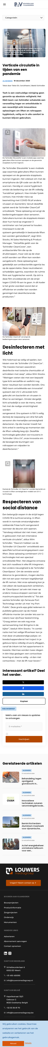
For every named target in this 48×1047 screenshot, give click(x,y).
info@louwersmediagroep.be (20, 1013)
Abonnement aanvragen (15, 941)
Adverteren (9, 936)
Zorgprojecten (10, 912)
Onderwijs (9, 917)
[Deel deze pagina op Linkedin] (23, 694)
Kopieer (24, 701)
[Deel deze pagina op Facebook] (23, 688)
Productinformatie (12, 908)
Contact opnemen (12, 946)
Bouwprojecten (11, 903)
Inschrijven (24, 739)
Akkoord (13, 1043)
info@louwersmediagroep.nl (20, 980)
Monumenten (10, 922)
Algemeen (8, 81)
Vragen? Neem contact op (22, 883)
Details (28, 1043)
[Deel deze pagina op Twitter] (23, 682)
